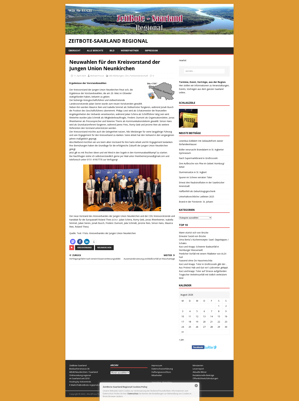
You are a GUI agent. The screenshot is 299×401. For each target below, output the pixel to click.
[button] (73, 241)
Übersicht (75, 50)
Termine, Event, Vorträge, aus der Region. (202, 82)
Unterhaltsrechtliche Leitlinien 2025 (196, 196)
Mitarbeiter (157, 375)
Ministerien (198, 365)
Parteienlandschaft (139, 75)
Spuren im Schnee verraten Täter (195, 177)
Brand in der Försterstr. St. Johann (196, 201)
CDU (127, 75)
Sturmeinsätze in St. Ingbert (193, 172)
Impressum (151, 50)
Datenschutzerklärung (162, 368)
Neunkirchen (104, 247)
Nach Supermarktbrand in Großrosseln (198, 158)
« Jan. (181, 339)
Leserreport (198, 368)
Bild (112, 50)
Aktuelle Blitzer (200, 372)
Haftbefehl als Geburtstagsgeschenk (197, 191)
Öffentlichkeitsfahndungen (205, 378)
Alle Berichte (95, 50)
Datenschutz (133, 393)
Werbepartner (130, 50)
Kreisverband (84, 247)
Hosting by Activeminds (80, 381)
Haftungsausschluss (161, 372)
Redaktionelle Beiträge (203, 375)
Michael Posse (97, 75)
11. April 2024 (80, 75)
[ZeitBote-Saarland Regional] (149, 32)
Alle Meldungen (116, 75)
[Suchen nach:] (204, 71)
